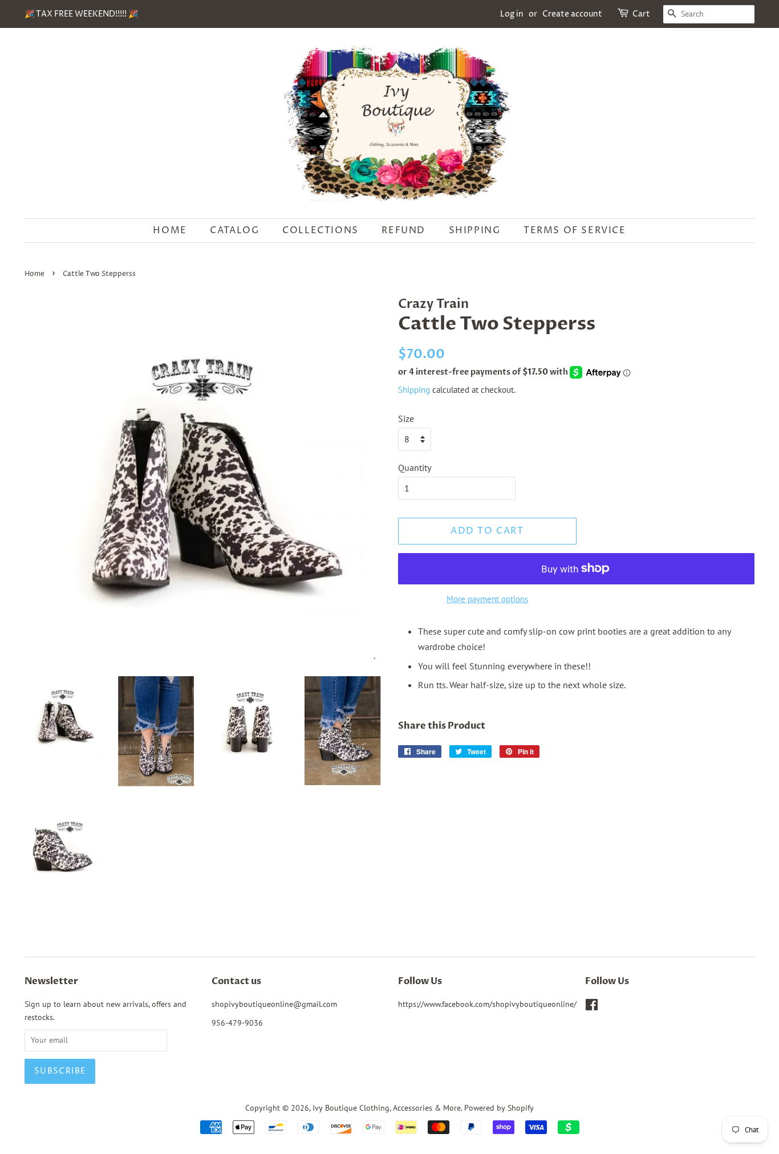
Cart (641, 14)
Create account (572, 14)
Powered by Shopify (499, 1108)
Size (406, 418)
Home (169, 230)
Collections (320, 230)
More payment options (487, 599)
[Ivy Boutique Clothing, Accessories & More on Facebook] (591, 1007)
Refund (403, 230)
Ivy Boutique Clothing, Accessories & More (387, 1108)
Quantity (414, 467)
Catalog (234, 230)
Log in (512, 14)
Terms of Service (575, 230)
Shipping (475, 230)
